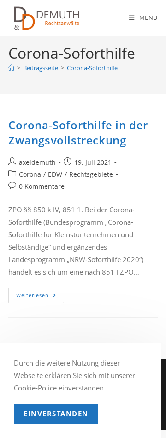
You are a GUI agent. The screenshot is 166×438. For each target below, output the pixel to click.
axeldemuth (37, 162)
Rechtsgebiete (91, 174)
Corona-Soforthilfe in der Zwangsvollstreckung (78, 132)
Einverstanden (56, 413)
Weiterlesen (40, 297)
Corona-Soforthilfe (92, 68)
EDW (55, 174)
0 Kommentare (42, 186)
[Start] (11, 68)
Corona (30, 174)
